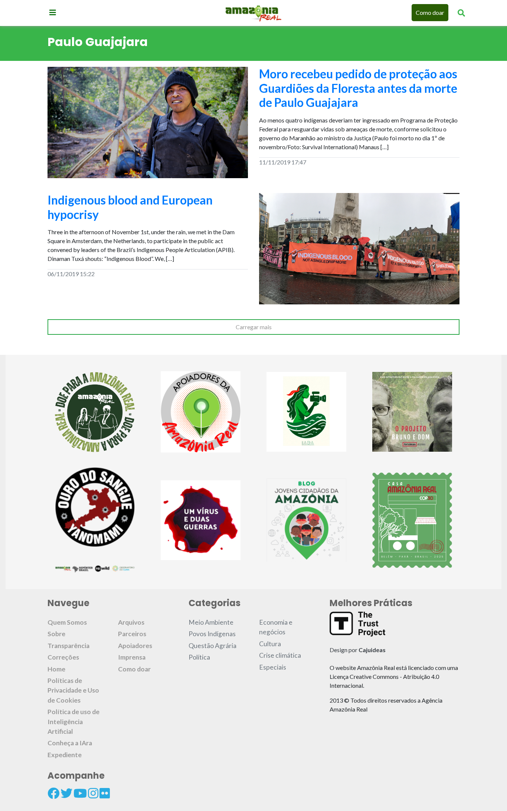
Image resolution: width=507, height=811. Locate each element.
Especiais (272, 667)
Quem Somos (67, 622)
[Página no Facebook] (53, 793)
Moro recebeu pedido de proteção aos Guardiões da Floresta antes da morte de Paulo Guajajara (358, 87)
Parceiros (132, 634)
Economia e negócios (275, 627)
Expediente (65, 755)
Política (199, 657)
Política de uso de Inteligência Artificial (73, 721)
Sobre (56, 634)
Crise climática (280, 655)
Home (56, 669)
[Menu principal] (52, 12)
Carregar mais (254, 326)
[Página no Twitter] (66, 793)
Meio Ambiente (211, 622)
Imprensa (131, 657)
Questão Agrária (212, 646)
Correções (63, 657)
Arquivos (131, 622)
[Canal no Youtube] (80, 793)
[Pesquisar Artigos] (461, 12)
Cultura (270, 644)
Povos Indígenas (212, 634)
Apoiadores (135, 646)
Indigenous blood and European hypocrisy (130, 207)
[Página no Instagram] (93, 793)
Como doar (430, 12)
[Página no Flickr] (104, 793)
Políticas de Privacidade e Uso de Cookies (73, 690)
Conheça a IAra (70, 743)
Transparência (68, 646)
